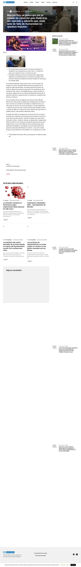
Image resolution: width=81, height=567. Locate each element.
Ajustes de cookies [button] (64, 564)
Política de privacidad (40, 555)
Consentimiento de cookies (40, 553)
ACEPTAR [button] (73, 564)
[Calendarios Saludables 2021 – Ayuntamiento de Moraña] (38, 192)
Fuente (8, 174)
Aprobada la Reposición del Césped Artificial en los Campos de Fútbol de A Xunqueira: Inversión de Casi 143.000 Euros (68, 42)
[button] (73, 2)
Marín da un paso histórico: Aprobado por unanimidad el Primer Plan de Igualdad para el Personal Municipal (67, 449)
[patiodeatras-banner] (26, 43)
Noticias (5, 219)
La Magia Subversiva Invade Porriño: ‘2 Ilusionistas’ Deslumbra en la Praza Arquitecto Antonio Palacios (68, 251)
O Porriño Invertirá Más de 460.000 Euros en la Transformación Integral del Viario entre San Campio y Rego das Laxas (68, 350)
